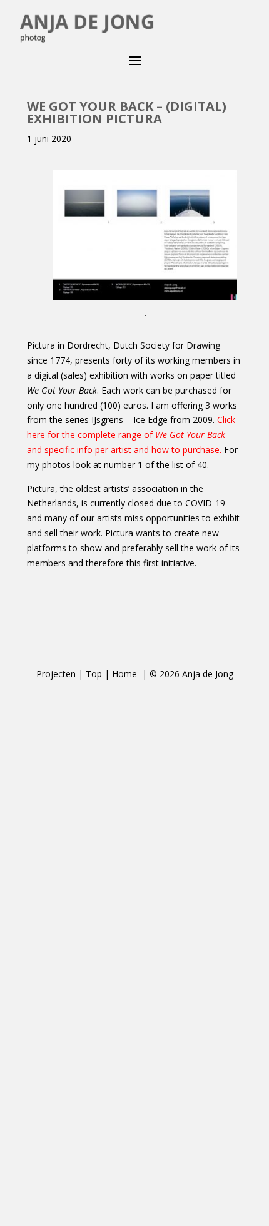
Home (126, 674)
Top (94, 674)
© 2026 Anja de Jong (191, 674)
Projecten (56, 674)
